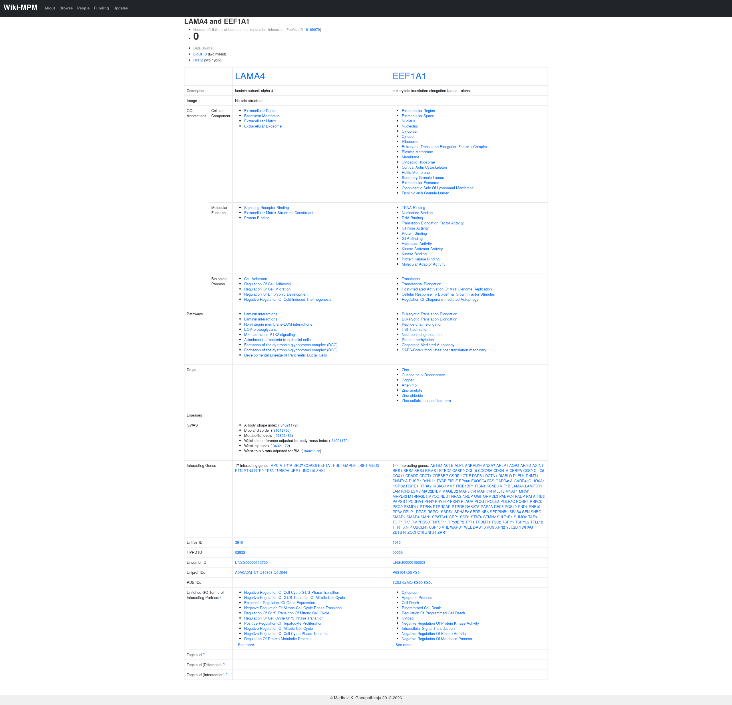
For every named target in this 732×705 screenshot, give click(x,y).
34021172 (289, 425)
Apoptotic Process (417, 597)
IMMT (450, 486)
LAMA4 (250, 75)
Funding (101, 8)
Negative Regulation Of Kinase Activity (434, 633)
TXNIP (406, 527)
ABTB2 (436, 465)
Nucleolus (410, 126)
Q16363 (266, 572)
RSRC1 (433, 511)
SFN (526, 511)
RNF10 (534, 506)
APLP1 (502, 465)
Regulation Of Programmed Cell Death (433, 613)
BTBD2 (445, 470)
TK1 (407, 522)
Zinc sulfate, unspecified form (426, 400)
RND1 (523, 506)
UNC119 (308, 470)
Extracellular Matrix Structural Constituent (278, 212)
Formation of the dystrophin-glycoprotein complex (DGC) (290, 344)
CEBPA (516, 470)
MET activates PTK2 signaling (269, 334)
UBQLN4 (420, 527)
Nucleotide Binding (417, 212)
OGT (478, 496)
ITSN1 (480, 486)
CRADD (411, 475)
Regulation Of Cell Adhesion (267, 283)
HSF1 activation (415, 329)
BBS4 (419, 470)
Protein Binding (256, 217)
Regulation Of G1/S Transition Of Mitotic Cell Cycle (286, 613)
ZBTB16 (399, 532)
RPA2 (397, 511)
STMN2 (489, 516)
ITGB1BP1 (465, 486)
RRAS (421, 511)
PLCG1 (480, 501)
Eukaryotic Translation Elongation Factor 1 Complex (445, 146)
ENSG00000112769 (251, 562)
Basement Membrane (262, 115)
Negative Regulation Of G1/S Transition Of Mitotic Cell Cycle (294, 597)
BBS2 (408, 470)
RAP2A (487, 506)
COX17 (398, 475)
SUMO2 (520, 516)
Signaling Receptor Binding (266, 207)
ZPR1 (442, 532)
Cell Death (410, 602)
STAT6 (476, 516)
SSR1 (465, 516)
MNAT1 (512, 491)
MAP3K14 (467, 491)
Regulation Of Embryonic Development (276, 294)
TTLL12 (536, 522)
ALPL (459, 465)
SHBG (536, 511)
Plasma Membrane (417, 151)
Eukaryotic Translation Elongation (429, 313)
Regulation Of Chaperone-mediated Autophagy (440, 299)
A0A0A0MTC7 (246, 572)
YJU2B (512, 527)
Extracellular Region (260, 110)
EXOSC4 (478, 480)
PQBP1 (522, 501)
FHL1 (337, 465)
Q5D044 (280, 572)
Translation (411, 278)
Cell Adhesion (255, 278)
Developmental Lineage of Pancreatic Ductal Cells (285, 355)
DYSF (441, 480)
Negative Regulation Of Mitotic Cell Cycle (278, 628)
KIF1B (505, 486)
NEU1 (445, 496)
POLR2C (507, 501)
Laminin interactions (260, 313)
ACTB (448, 465)
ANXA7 (489, 465)
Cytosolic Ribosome (418, 162)
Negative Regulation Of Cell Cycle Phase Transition (286, 633)
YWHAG (526, 527)
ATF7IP (286, 465)
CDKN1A (501, 470)
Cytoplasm (410, 131)
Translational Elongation (421, 283)
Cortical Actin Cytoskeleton (424, 167)
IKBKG (438, 486)
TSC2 (496, 522)
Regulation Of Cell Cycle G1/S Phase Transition (283, 618)
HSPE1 (412, 486)
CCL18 (471, 470)
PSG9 (398, 506)
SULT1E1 (505, 516)
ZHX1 (321, 470)
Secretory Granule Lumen (423, 177)
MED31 (375, 465)
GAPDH (349, 465)
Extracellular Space (418, 115)
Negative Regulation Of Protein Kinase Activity (440, 623)
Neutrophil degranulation (421, 334)
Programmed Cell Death (421, 607)
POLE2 (493, 501)
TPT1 (469, 522)
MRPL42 (400, 496)
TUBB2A (282, 470)
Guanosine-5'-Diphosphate (423, 374)
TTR (396, 527)
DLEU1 (519, 475)
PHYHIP (442, 501)
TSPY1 (508, 522)
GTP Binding (412, 238)
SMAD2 (399, 516)
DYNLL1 (429, 480)
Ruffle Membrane (416, 172)
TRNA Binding (413, 207)
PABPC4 (506, 496)
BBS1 (397, 470)
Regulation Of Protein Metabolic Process (278, 638)
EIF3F (452, 480)
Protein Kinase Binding (420, 259)
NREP (468, 496)
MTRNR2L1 (417, 496)
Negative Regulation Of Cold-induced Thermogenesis (288, 299)
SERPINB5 (479, 511)
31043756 (281, 430)
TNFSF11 (439, 522)
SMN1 (426, 516)
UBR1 (295, 470)
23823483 (284, 435)
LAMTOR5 (401, 491)
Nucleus (408, 121)
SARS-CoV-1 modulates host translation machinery (444, 349)
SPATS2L (440, 516)
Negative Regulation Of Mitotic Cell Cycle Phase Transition (293, 607)
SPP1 (454, 516)
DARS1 (478, 475)
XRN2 (500, 527)
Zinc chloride (412, 395)
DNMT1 (532, 475)
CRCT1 (425, 475)
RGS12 (511, 506)
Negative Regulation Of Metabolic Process (437, 638)
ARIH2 (525, 465)
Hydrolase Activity (417, 243)
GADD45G (522, 480)
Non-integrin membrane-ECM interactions (278, 324)
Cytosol (408, 136)
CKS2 (528, 470)
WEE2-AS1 (473, 527)
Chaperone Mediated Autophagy (428, 344)
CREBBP (440, 475)
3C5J (397, 582)
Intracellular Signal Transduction (428, 628)
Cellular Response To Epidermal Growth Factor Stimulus (448, 294)
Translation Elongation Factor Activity (433, 223)
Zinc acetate (412, 390)
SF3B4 (515, 511)
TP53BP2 (456, 522)
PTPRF (458, 506)
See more (246, 644)
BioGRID (200, 53)
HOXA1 (538, 480)
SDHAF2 (461, 511)
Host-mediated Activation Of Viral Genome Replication (447, 289)
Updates (121, 8)
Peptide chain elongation (422, 324)
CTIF (467, 475)
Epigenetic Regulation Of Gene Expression (279, 602)
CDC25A (485, 470)
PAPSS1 (400, 501)
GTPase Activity (415, 228)
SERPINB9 (499, 511)
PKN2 (455, 501)
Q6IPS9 (412, 572)
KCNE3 (493, 486)
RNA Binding (412, 217)
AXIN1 (537, 465)
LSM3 (416, 491)
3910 (239, 542)
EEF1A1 (410, 75)
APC (275, 465)
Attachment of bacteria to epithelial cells (277, 339)
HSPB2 (399, 486)
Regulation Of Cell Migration (267, 289)
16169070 (312, 29)
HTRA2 (425, 486)
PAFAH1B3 (535, 496)
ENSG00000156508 (409, 562)
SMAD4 (413, 516)
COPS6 (310, 465)
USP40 (435, 527)
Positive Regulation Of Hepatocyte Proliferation (283, 623)
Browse (66, 8)
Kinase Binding (414, 253)
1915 (397, 542)
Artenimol (409, 385)
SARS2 (447, 511)
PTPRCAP (442, 506)
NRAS (456, 496)
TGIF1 (398, 522)
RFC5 (499, 506)
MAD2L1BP (431, 491)
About (49, 8)
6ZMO (407, 582)
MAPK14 (484, 491)
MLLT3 (498, 491)
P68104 (399, 572)
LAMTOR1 (533, 486)
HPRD (198, 59)
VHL (445, 527)
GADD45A (504, 480)
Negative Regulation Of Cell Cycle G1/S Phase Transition (291, 592)
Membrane (410, 157)
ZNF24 (430, 532)
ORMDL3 (490, 496)
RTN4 (248, 470)
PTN (238, 470)
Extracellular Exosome (263, 126)
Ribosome (410, 141)
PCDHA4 (415, 501)
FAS (490, 480)
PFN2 (429, 501)
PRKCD (536, 501)
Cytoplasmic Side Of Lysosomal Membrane (438, 187)
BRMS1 (431, 470)
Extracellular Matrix (260, 121)
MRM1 (524, 491)
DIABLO (505, 475)
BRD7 (298, 465)
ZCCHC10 (415, 532)
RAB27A (472, 506)
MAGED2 (450, 491)
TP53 (269, 470)
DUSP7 (415, 480)
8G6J (428, 582)
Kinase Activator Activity (422, 248)
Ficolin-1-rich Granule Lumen (425, 193)
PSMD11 (411, 506)
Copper (407, 380)
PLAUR (467, 501)
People (83, 8)
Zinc (405, 369)
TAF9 (532, 516)
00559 (398, 552)
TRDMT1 (483, 522)
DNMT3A (400, 480)
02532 (240, 552)
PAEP (520, 496)
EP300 (464, 480)
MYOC (433, 496)
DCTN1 (491, 475)
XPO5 (489, 527)
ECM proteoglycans (260, 329)
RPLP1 (409, 511)
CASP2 (458, 470)
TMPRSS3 (421, 522)
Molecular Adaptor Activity (423, 264)
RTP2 (259, 470)
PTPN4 (426, 506)
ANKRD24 (473, 465)
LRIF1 (362, 465)
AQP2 (514, 465)
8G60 (418, 582)
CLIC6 (539, 470)
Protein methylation (418, 339)
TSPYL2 (522, 522)
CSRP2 (455, 475)
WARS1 (456, 527)
